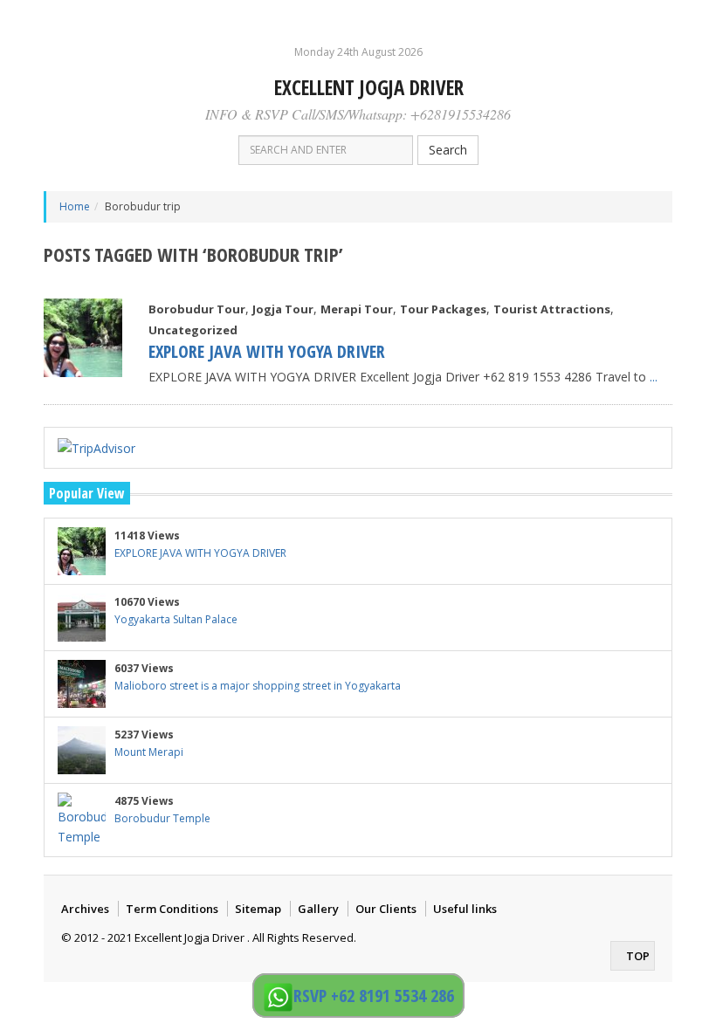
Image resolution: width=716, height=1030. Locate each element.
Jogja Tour (282, 309)
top (636, 956)
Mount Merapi (148, 752)
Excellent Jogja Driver (366, 87)
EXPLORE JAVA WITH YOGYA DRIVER (266, 351)
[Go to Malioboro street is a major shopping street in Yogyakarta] (82, 684)
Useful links (465, 909)
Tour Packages (443, 309)
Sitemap (258, 909)
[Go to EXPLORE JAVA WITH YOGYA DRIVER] (83, 338)
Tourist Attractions (551, 309)
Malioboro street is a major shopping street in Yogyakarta (257, 685)
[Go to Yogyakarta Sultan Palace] (82, 618)
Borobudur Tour (196, 309)
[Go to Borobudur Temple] (82, 820)
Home (74, 206)
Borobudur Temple (162, 818)
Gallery (318, 909)
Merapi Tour (356, 309)
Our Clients (386, 909)
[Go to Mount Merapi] (82, 750)
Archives (85, 909)
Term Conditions (172, 909)
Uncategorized (193, 330)
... (653, 376)
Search (448, 149)
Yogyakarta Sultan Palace (176, 619)
